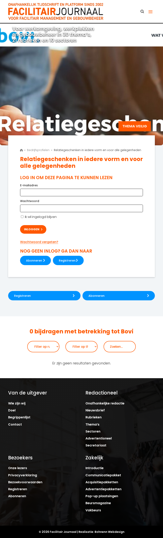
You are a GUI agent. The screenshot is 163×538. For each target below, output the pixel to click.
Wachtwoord (29, 201)
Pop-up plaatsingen (101, 496)
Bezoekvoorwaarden (25, 482)
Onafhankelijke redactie (104, 403)
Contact (15, 424)
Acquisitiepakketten (101, 482)
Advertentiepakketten (103, 489)
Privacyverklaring (22, 475)
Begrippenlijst (19, 417)
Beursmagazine (98, 503)
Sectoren (92, 431)
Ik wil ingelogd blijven (40, 217)
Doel (12, 410)
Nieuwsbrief (95, 410)
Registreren (67, 261)
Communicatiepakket (103, 475)
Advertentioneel (98, 438)
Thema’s (92, 424)
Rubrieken (93, 417)
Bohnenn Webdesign (109, 532)
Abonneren (34, 261)
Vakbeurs (93, 510)
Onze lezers (17, 468)
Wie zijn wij (16, 403)
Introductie (94, 468)
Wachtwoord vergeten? (39, 242)
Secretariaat (95, 445)
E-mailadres (29, 185)
